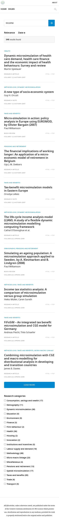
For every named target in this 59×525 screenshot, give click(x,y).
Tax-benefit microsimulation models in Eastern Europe (28, 189)
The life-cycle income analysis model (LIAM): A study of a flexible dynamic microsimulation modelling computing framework (28, 222)
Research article (11, 74)
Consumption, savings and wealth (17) (28, 401)
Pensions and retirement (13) (23, 466)
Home (4, 9)
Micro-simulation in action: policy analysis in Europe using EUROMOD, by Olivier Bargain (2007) (28, 121)
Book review (9, 133)
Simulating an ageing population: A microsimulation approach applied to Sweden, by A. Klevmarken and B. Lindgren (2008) (29, 258)
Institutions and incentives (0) (24, 444)
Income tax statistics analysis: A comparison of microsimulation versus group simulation (25, 292)
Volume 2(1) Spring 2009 (14, 239)
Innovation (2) (16, 440)
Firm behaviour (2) (18, 427)
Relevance (9, 33)
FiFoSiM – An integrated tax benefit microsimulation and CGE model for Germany (28, 325)
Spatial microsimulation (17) (23, 471)
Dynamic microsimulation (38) (24, 409)
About (54, 3)
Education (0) (16, 414)
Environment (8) (17, 418)
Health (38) (15, 431)
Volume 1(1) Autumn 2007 (14, 77)
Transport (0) (16, 484)
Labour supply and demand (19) (24, 449)
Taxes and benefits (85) (20, 475)
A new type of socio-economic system (29, 92)
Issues (11, 9)
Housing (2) (15, 436)
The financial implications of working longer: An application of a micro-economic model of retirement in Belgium (29, 156)
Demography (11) (18, 405)
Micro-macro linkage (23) (21, 458)
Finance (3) (15, 422)
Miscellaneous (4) (18, 462)
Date (20, 33)
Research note (10, 100)
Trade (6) (14, 480)
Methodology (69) (18, 453)
